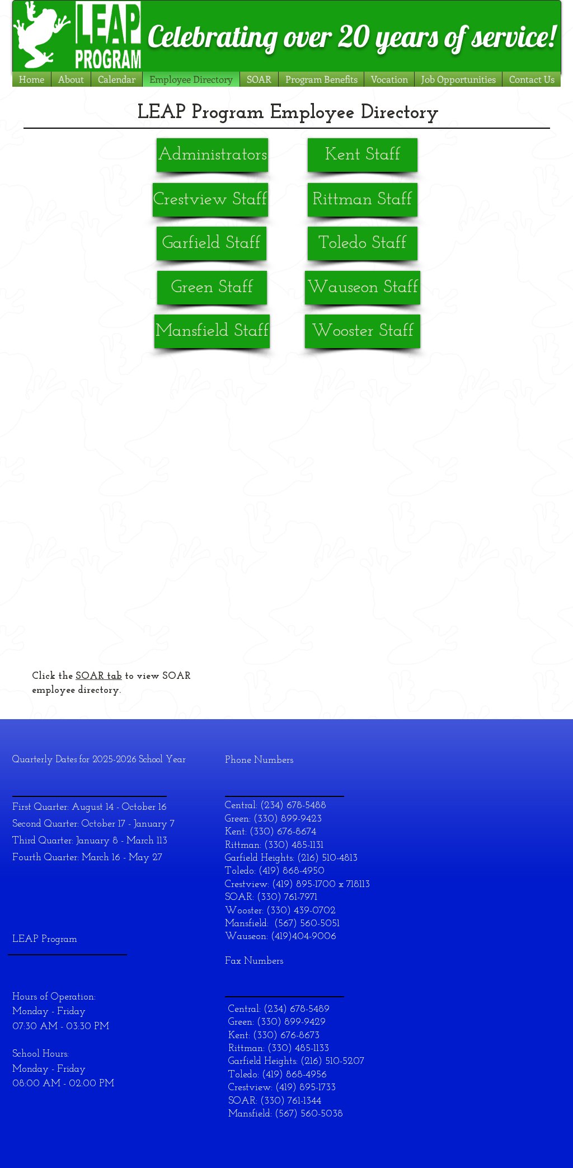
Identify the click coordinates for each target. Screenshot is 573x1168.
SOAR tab (99, 677)
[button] (116, 79)
